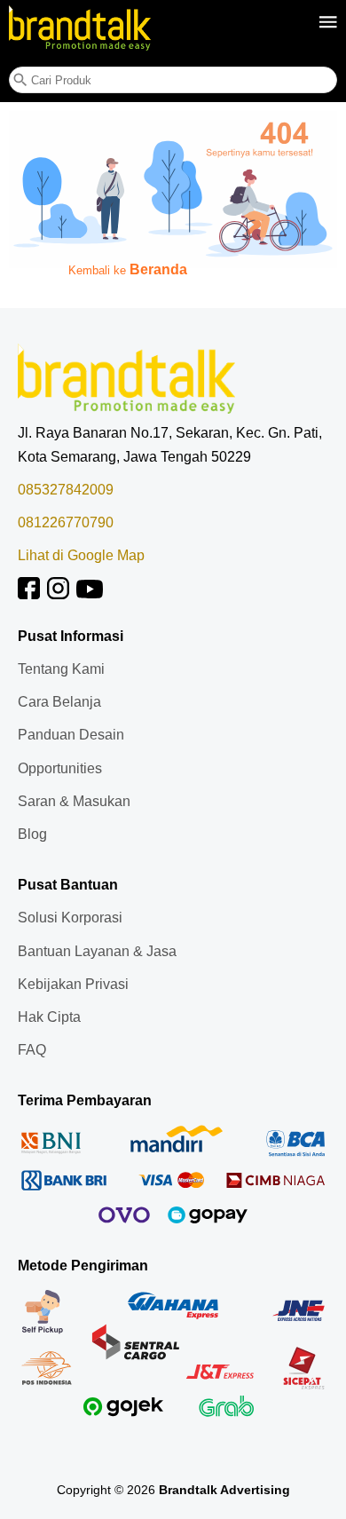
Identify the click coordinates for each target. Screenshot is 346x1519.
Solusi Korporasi (70, 917)
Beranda (158, 269)
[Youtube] (89, 594)
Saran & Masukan (74, 801)
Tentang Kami (61, 668)
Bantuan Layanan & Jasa (97, 951)
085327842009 (66, 489)
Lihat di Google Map (81, 555)
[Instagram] (58, 594)
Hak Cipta (49, 1017)
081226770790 (66, 522)
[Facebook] (29, 594)
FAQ (32, 1049)
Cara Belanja (59, 701)
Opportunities (60, 768)
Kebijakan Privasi (73, 984)
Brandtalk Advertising (224, 1490)
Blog (32, 834)
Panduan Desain (71, 734)
